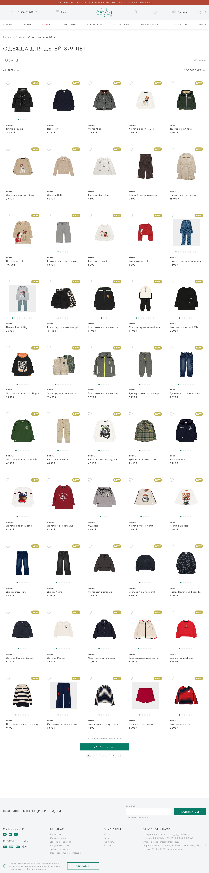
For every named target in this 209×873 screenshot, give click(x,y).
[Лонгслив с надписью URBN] (186, 298)
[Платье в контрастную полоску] (22, 695)
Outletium (47, 24)
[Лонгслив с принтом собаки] (22, 497)
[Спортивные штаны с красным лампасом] (63, 695)
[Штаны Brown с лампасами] (145, 166)
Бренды (202, 24)
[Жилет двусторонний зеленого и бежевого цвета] (63, 364)
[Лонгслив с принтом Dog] (145, 100)
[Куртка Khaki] (104, 100)
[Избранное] (155, 12)
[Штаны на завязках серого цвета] (63, 232)
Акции (27, 24)
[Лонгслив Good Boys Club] (63, 497)
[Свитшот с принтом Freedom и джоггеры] (145, 298)
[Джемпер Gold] (63, 166)
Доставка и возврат (60, 841)
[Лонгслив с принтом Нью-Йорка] (22, 364)
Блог (106, 838)
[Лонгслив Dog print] (63, 629)
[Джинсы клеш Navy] (22, 563)
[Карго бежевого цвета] (63, 430)
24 (114, 756)
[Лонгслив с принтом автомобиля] (22, 430)
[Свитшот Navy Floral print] (145, 563)
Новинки (8, 24)
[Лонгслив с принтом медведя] (104, 430)
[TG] (10, 834)
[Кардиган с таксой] (145, 232)
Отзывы (108, 845)
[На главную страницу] (104, 12)
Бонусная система (59, 845)
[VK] (5, 834)
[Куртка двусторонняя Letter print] (63, 298)
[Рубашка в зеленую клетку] (145, 430)
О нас (107, 834)
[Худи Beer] (104, 497)
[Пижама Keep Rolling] (22, 298)
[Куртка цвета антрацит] (104, 563)
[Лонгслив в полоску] (186, 695)
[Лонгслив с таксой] (104, 232)
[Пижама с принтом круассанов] (186, 232)
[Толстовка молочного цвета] (145, 629)
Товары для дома (178, 24)
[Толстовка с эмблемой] (186, 100)
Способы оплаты (58, 838)
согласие (14, 865)
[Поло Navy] (63, 100)
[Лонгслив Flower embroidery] (22, 629)
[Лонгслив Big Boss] (186, 497)
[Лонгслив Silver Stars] (104, 166)
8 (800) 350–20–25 (163, 838)
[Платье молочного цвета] (186, 166)
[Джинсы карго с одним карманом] (186, 364)
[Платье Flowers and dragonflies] (186, 563)
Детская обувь (94, 24)
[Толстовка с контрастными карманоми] (104, 364)
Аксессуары (70, 24)
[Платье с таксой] (22, 232)
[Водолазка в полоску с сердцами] (104, 695)
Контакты (109, 841)
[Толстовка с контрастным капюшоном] (104, 298)
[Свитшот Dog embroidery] (186, 629)
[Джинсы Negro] (63, 563)
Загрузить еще (104, 746)
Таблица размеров (60, 849)
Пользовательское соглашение (66, 852)
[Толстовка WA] (186, 430)
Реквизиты (55, 834)
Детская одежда (121, 24)
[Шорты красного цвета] (145, 695)
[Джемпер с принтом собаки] (22, 166)
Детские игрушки (149, 24)
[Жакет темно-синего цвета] (104, 629)
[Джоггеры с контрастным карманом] (145, 364)
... (107, 756)
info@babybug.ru (172, 841)
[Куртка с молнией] (22, 100)
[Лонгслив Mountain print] (145, 497)
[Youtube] (16, 834)
